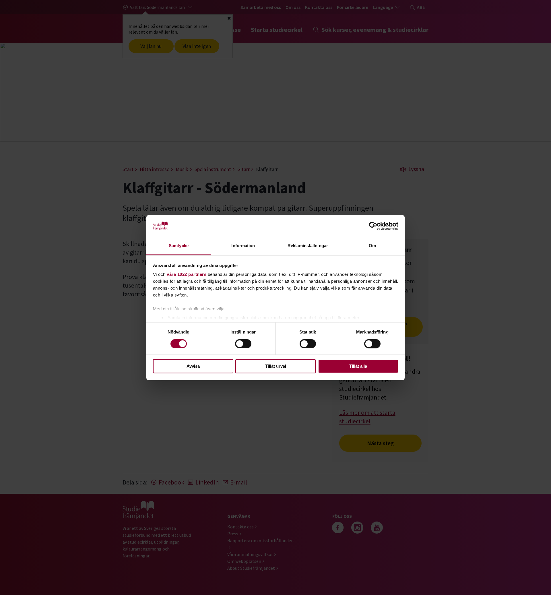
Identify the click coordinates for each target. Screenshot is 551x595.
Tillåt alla (358, 366)
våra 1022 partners (186, 274)
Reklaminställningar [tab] (308, 245)
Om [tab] (372, 245)
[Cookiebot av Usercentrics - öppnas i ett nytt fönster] (373, 226)
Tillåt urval (275, 366)
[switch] (243, 343)
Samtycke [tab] (179, 245)
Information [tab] (243, 245)
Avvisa (193, 366)
